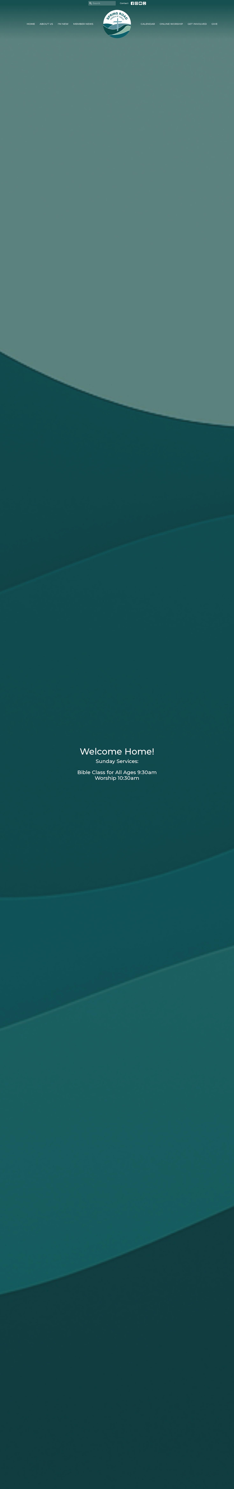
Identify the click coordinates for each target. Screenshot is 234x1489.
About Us (46, 23)
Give (214, 23)
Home (31, 23)
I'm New (63, 23)
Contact (124, 3)
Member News (83, 23)
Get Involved (197, 23)
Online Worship (171, 23)
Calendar (148, 23)
